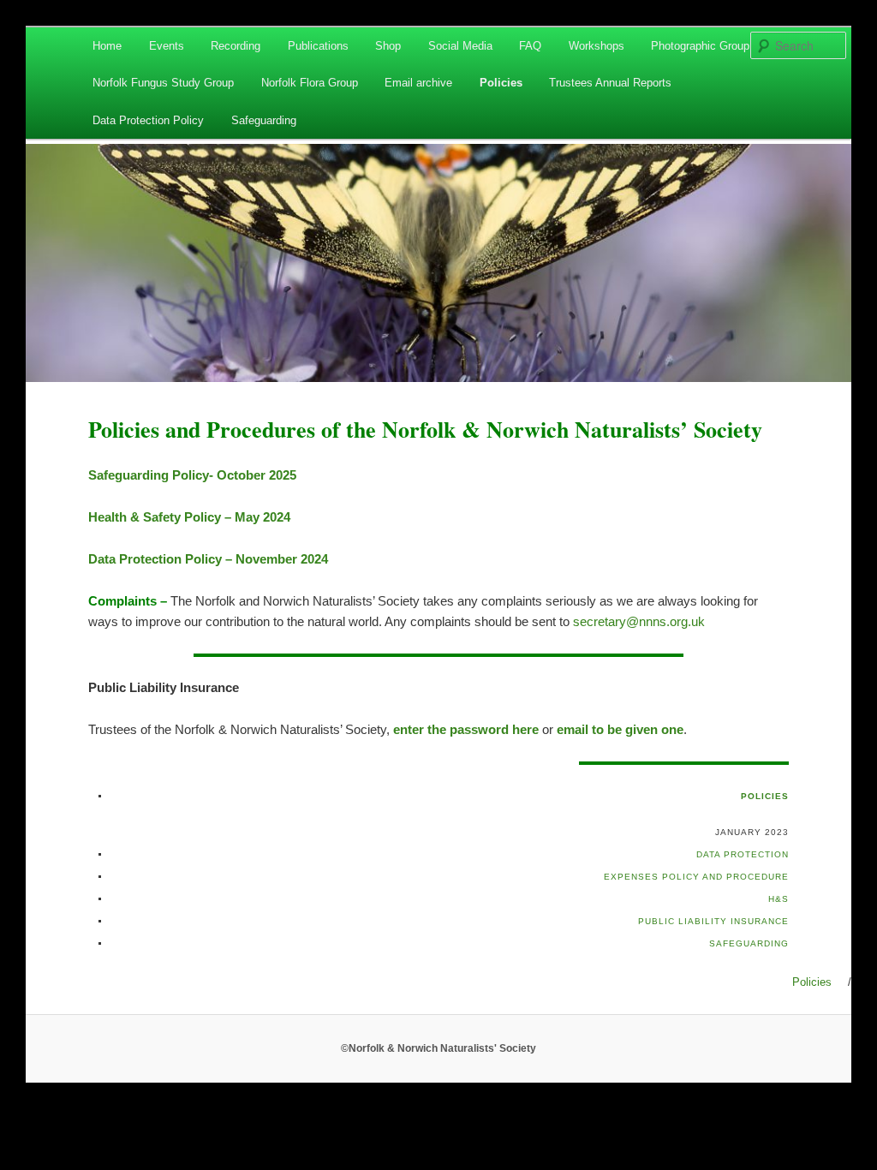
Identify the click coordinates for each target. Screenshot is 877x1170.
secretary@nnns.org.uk (639, 621)
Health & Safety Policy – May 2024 (189, 517)
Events (166, 45)
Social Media (460, 45)
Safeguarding (263, 120)
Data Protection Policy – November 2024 (208, 559)
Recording (235, 45)
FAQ (530, 45)
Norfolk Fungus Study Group (163, 82)
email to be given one (620, 729)
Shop (388, 45)
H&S (778, 899)
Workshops (596, 45)
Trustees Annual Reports (610, 82)
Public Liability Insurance (713, 921)
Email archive (418, 82)
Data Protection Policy (148, 120)
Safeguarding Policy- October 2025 (192, 475)
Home (107, 45)
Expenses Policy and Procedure (696, 876)
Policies (501, 82)
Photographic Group (700, 45)
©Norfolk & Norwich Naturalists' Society (438, 1048)
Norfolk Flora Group (309, 82)
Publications (318, 45)
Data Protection (742, 854)
